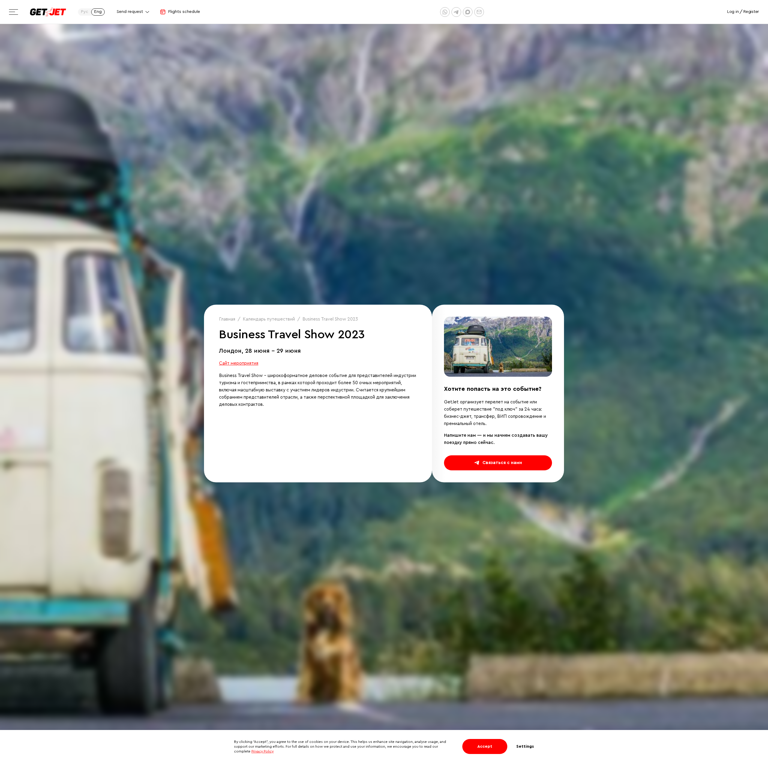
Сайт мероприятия (238, 363)
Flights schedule (184, 12)
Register (751, 12)
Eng (98, 12)
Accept (484, 746)
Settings (525, 746)
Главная (227, 319)
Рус (84, 12)
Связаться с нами (502, 462)
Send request (130, 12)
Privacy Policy (262, 751)
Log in (733, 12)
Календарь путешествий (269, 319)
